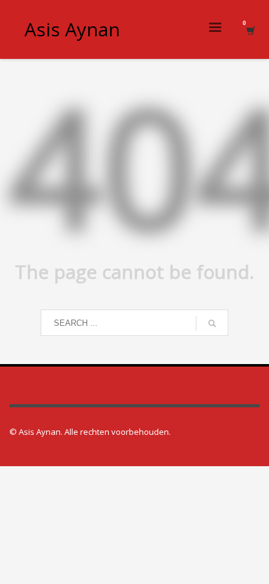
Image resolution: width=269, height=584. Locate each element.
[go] (212, 323)
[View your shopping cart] (250, 30)
